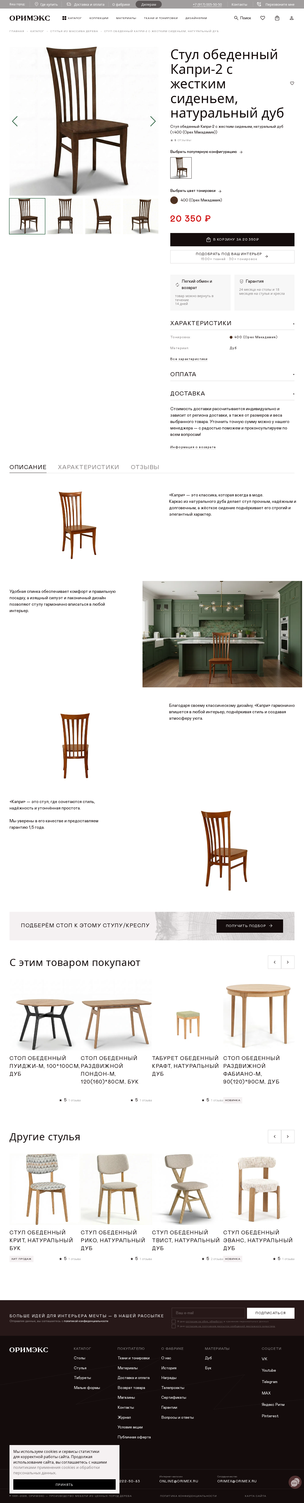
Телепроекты (172, 1388)
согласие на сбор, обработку (204, 1321)
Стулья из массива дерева (74, 31)
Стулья (80, 1368)
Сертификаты (173, 1397)
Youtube (269, 1370)
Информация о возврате (193, 447)
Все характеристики (189, 359)
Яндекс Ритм (273, 1405)
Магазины (126, 1397)
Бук (208, 1368)
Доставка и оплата (134, 1378)
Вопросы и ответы (177, 1417)
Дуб (208, 1358)
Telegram (269, 1382)
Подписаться (271, 1313)
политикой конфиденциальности (86, 1321)
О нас (166, 1358)
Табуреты (82, 1378)
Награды (168, 1378)
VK (264, 1359)
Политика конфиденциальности (188, 1496)
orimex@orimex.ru (237, 1481)
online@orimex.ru (178, 1481)
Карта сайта (255, 1496)
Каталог (37, 31)
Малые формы (87, 1388)
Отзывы (145, 467)
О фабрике (121, 4)
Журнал (124, 1417)
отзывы (184, 140)
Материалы (128, 1368)
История (168, 1368)
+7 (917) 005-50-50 (207, 4)
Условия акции (130, 1427)
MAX (266, 1393)
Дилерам (148, 4)
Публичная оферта (134, 1437)
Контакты (239, 4)
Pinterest (270, 1416)
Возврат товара (131, 1388)
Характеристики (88, 467)
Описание (28, 467)
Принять (64, 1484)
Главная (17, 31)
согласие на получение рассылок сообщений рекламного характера (230, 1326)
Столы (79, 1358)
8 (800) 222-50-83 (122, 1481)
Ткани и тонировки (134, 1358)
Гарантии (169, 1407)
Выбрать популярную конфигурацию (203, 152)
